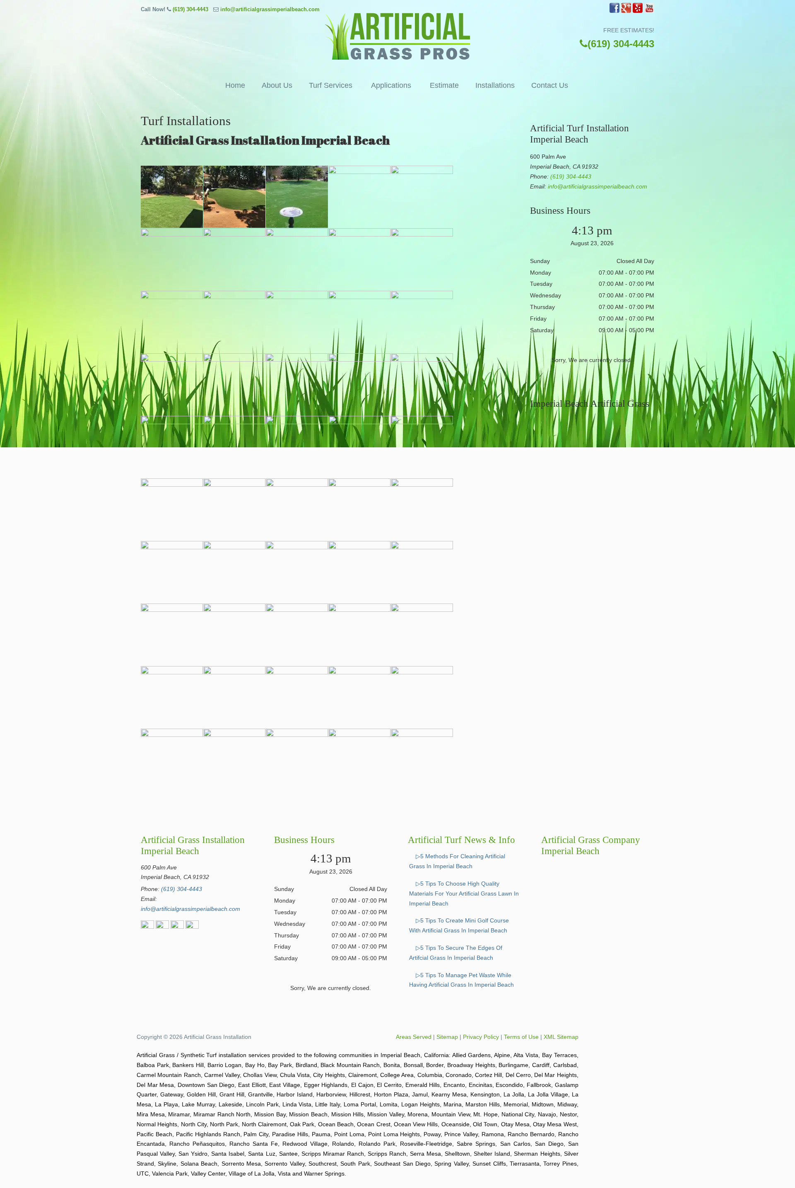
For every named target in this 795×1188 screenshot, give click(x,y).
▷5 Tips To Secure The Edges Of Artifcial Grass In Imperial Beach (455, 952)
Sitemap (447, 1036)
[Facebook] (614, 11)
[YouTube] (649, 11)
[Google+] (626, 11)
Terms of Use (521, 1036)
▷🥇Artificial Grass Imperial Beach (397, 36)
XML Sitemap (561, 1036)
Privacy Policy (481, 1036)
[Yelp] (638, 11)
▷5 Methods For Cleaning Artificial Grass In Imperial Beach (457, 861)
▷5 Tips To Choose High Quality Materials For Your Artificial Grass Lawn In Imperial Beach (464, 893)
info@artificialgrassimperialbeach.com (270, 9)
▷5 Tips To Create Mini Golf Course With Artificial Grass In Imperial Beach (459, 925)
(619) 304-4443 (190, 9)
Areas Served (413, 1036)
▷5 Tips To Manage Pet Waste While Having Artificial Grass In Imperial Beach (461, 980)
